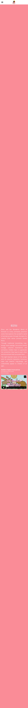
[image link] (14, 2)
